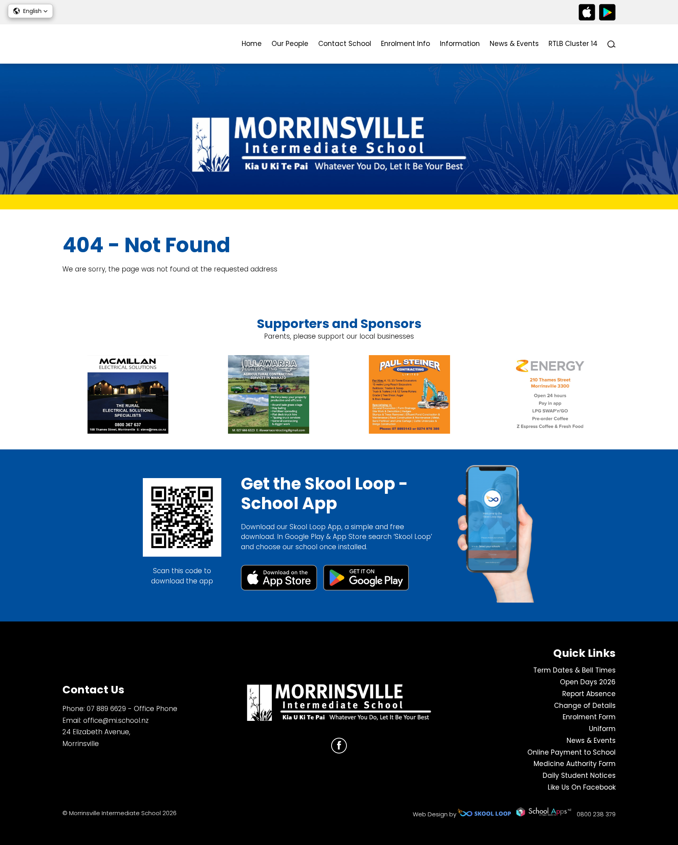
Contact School (344, 43)
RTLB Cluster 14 (573, 43)
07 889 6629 (106, 708)
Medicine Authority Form (575, 763)
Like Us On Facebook (582, 787)
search (611, 44)
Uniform (602, 728)
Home (252, 43)
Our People (290, 43)
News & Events (514, 43)
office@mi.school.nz (116, 720)
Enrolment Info (405, 43)
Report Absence (589, 693)
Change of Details (585, 705)
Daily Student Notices (579, 775)
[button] (30, 11)
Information (460, 43)
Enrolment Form (589, 717)
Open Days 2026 (588, 682)
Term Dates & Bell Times (574, 670)
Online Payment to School (571, 752)
